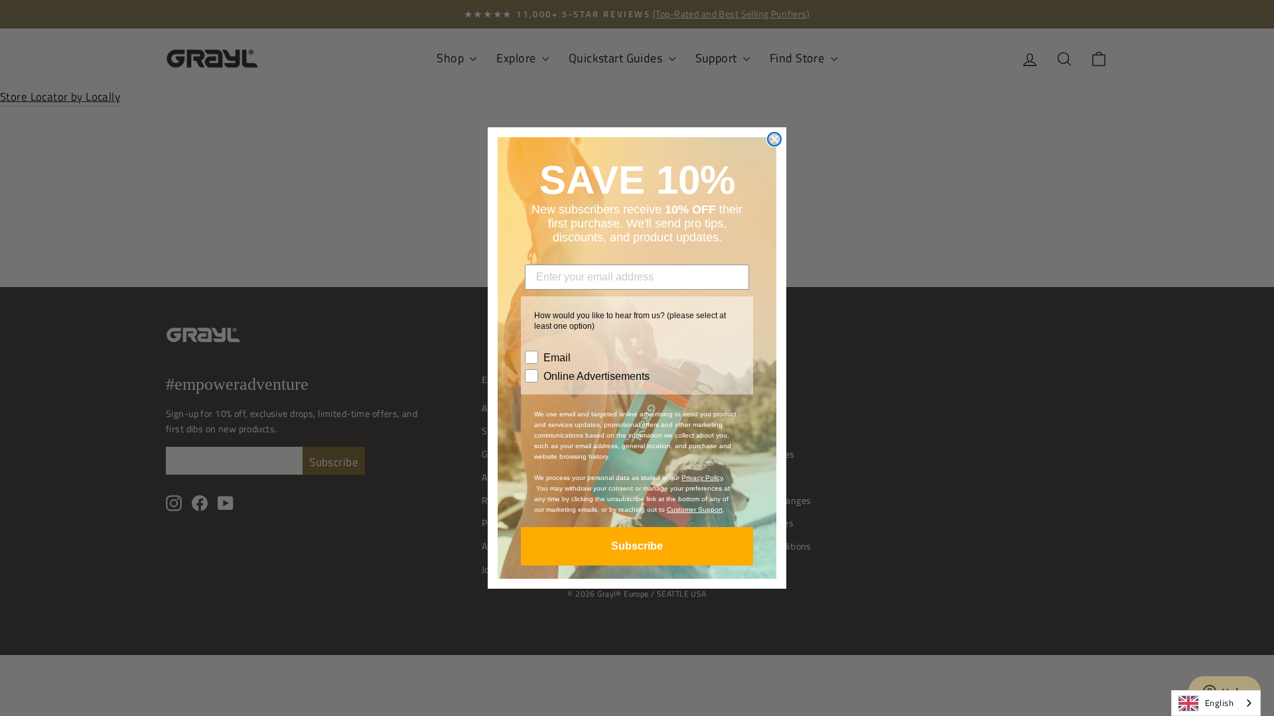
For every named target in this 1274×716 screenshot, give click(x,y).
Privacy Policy (702, 477)
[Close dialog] (774, 139)
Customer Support (695, 509)
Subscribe (637, 546)
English (1219, 702)
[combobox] (1216, 703)
